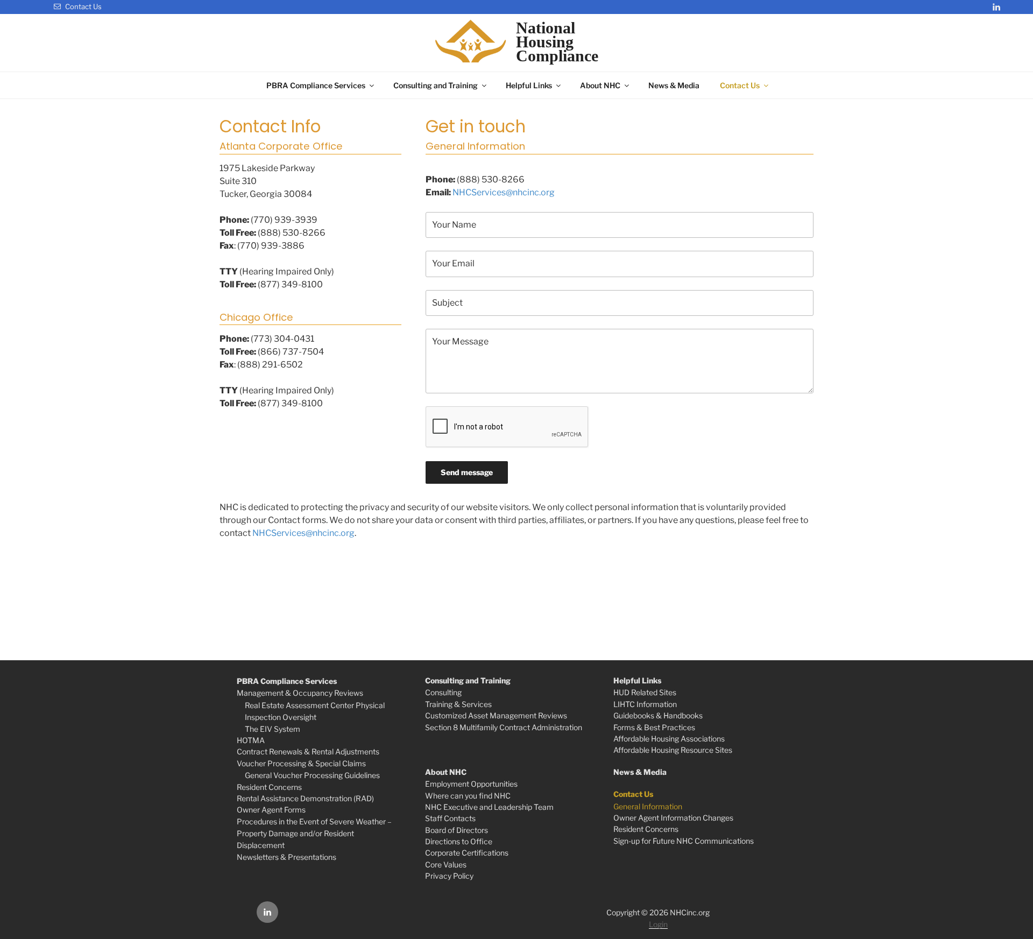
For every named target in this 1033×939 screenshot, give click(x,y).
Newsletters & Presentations (286, 857)
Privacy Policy (449, 875)
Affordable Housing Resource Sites (672, 749)
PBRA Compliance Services (315, 85)
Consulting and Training (435, 85)
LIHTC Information (645, 704)
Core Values (445, 864)
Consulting (443, 692)
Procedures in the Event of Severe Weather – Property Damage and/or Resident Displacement (314, 833)
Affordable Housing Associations (669, 738)
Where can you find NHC (468, 795)
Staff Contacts (450, 818)
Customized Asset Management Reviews (496, 715)
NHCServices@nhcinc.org (503, 192)
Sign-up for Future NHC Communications (683, 840)
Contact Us (82, 6)
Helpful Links (529, 85)
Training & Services (458, 704)
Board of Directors (456, 830)
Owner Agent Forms (271, 809)
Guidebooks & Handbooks (658, 715)
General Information (647, 806)
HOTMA (251, 740)
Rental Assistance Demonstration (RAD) (305, 798)
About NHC (600, 85)
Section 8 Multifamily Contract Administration (503, 727)
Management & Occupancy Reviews (300, 692)
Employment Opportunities (471, 783)
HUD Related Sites (644, 692)
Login (658, 924)
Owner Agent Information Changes (673, 817)
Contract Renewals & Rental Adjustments (308, 751)
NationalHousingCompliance (557, 42)
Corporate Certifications (466, 852)
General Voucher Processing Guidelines (312, 775)
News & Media (673, 85)
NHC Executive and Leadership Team (489, 806)
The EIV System (272, 728)
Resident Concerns (269, 787)
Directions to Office (458, 841)
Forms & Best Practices (654, 727)
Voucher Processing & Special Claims (301, 763)
